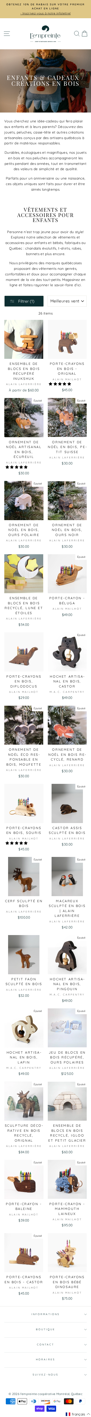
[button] (60, 384)
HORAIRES (45, 1359)
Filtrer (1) (25, 301)
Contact (45, 1344)
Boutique (45, 1329)
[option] (45, 9)
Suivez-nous (45, 1374)
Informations (45, 1314)
